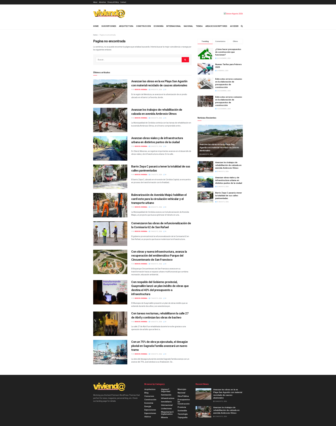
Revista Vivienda (141, 89)
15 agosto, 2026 (156, 354)
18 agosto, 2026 (156, 264)
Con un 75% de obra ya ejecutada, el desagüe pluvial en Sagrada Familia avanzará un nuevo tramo (159, 346)
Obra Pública (183, 396)
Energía (147, 406)
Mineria (164, 417)
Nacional (188, 26)
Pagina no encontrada (108, 35)
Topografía (182, 417)
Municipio (182, 389)
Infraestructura (167, 398)
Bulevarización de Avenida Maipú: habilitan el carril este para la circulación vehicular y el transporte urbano (159, 199)
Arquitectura (126, 26)
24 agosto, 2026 (156, 89)
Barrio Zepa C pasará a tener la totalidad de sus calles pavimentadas (228, 196)
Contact (123, 2)
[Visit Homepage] (109, 13)
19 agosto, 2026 (156, 231)
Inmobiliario (166, 402)
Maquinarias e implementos (167, 413)
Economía (158, 26)
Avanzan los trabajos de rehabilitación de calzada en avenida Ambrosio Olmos (228, 165)
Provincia (182, 407)
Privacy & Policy (113, 2)
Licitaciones (166, 408)
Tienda (199, 26)
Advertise (102, 2)
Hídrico (147, 417)
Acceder (234, 26)
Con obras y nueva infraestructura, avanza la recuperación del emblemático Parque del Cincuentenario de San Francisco (159, 255)
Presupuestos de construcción (184, 402)
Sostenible (182, 411)
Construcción (143, 26)
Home (96, 26)
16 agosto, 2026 (156, 322)
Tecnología (183, 414)
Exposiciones (150, 410)
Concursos (149, 396)
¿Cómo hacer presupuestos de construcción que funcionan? (228, 52)
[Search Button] (242, 26)
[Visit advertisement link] (233, 13)
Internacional (173, 26)
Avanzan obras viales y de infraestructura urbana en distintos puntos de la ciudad (228, 180)
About (95, 2)
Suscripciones (108, 26)
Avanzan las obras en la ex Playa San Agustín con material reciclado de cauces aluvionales (219, 147)
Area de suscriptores (216, 26)
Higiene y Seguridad (165, 390)
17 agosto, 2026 (156, 298)
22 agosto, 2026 (156, 146)
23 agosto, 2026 (156, 118)
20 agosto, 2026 (156, 207)
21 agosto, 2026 (156, 174)
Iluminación (166, 395)
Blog (146, 393)
